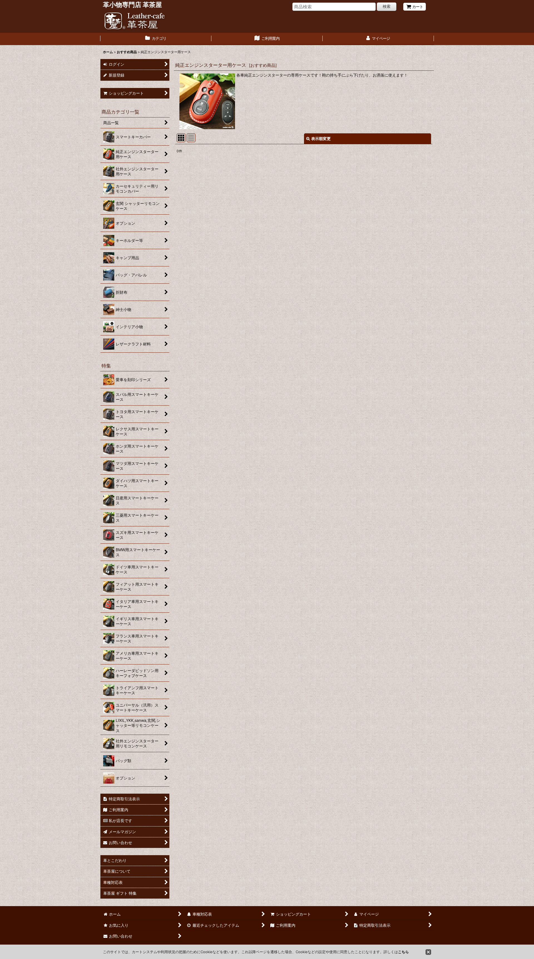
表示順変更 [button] (321, 138)
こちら (403, 952)
